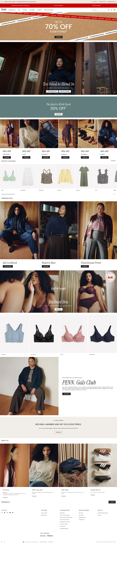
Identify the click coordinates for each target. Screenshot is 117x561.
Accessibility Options (64, 528)
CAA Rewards (81, 519)
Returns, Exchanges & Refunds (66, 517)
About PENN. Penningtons (103, 513)
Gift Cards (81, 513)
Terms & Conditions (43, 541)
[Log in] (108, 10)
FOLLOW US (112, 502)
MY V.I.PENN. (94, 1)
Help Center (62, 513)
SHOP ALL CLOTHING (65, 91)
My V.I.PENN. (81, 515)
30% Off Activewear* (58, 5)
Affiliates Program (82, 517)
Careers (99, 515)
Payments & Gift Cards (64, 519)
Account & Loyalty (63, 524)
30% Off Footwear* (96, 5)
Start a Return (44, 515)
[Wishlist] (111, 10)
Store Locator (102, 1)
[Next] (114, 194)
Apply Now (66, 393)
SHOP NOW (58, 37)
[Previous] (112, 194)
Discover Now (7, 266)
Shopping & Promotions (65, 521)
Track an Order (44, 513)
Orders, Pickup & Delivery (65, 515)
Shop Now (58, 309)
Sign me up (58, 432)
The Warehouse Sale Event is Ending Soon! (20, 5)
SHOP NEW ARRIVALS (52, 91)
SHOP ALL (113, 160)
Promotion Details (112, 1)
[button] (12, 10)
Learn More (5, 497)
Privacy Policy (50, 541)
